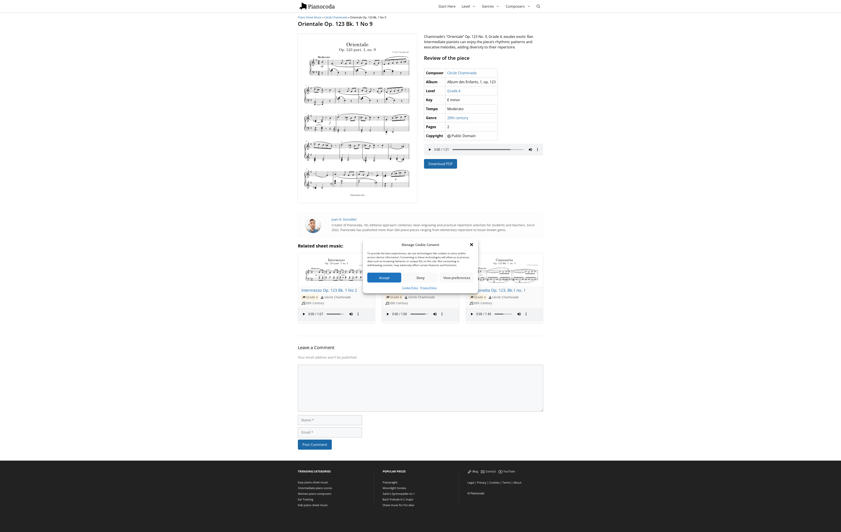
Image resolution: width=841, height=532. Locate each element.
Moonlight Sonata (394, 488)
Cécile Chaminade (335, 17)
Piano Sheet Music (310, 17)
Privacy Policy (428, 288)
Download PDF (440, 163)
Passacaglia (390, 482)
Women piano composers (314, 494)
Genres (488, 6)
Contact (490, 471)
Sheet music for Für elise (398, 505)
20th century (457, 117)
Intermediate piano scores (315, 488)
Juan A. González (344, 219)
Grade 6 (396, 297)
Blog (475, 471)
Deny (421, 277)
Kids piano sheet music (313, 505)
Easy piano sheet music (313, 482)
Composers (515, 6)
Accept (384, 277)
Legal (470, 482)
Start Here (447, 6)
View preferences (456, 277)
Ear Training (305, 499)
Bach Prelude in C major (398, 499)
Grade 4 (453, 90)
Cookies (494, 482)
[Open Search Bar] (538, 6)
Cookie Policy (410, 288)
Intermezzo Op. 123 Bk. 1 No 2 (329, 290)
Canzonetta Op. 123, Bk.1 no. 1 (497, 290)
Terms (506, 482)
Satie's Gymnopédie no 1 (399, 494)
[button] (471, 244)
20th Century (314, 303)
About (517, 482)
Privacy (481, 482)
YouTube (509, 471)
